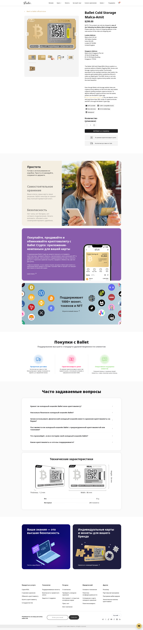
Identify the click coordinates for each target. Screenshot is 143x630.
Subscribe (74, 617)
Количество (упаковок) (91, 119)
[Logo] (27, 3)
